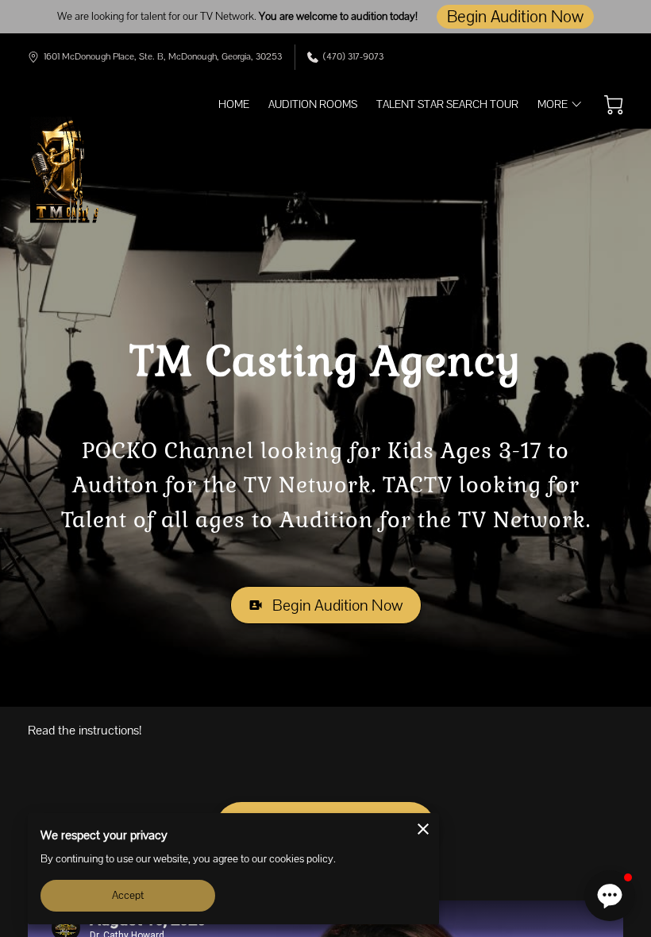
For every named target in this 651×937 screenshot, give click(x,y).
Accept (128, 895)
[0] (613, 104)
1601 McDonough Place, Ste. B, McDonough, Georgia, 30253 (163, 57)
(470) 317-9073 (353, 57)
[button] (609, 895)
